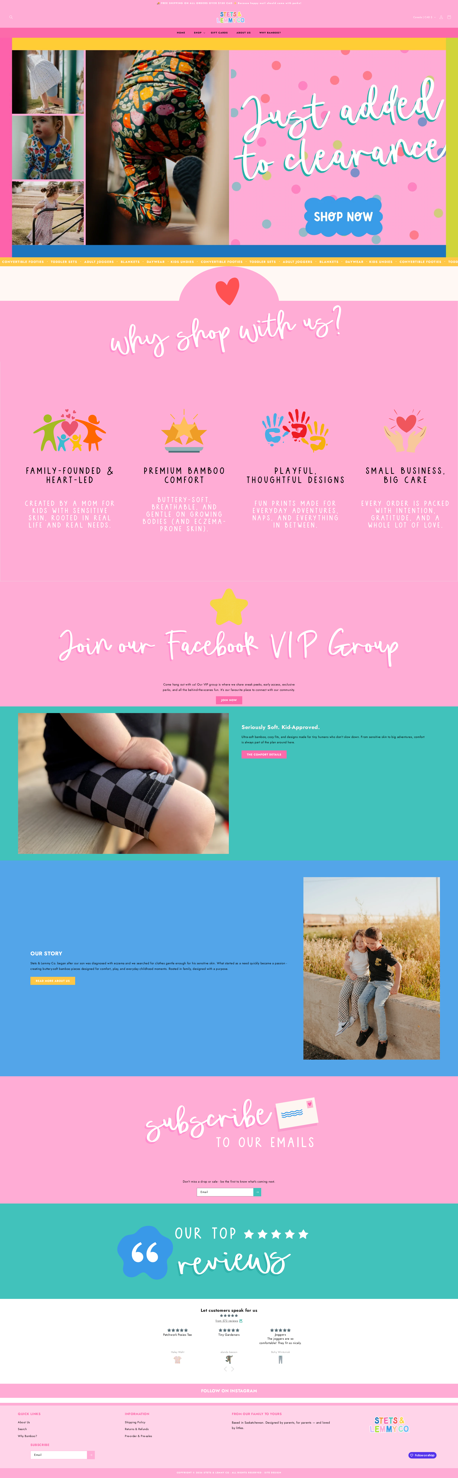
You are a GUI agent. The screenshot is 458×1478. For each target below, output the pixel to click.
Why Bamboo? (27, 1436)
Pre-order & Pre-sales (138, 1436)
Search (22, 1429)
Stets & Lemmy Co (216, 1472)
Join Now (229, 700)
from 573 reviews (227, 1321)
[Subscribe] (257, 1192)
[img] (229, 1315)
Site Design (272, 1472)
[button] (11, 17)
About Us (24, 1422)
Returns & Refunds (136, 1429)
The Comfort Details (264, 755)
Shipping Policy (135, 1422)
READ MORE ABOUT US (53, 981)
